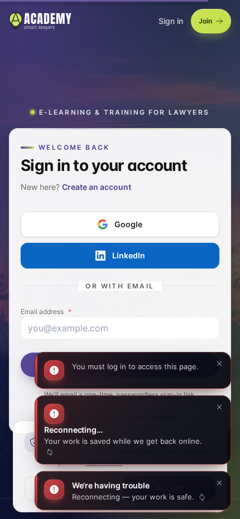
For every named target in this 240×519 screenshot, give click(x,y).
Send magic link (112, 364)
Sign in (171, 21)
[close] (219, 485)
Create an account (96, 186)
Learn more (103, 462)
